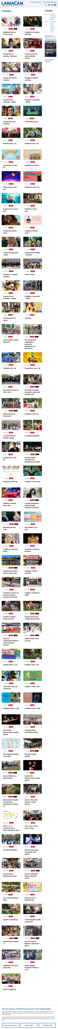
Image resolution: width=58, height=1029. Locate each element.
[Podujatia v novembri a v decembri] (32, 538)
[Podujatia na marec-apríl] (32, 471)
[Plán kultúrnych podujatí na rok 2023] (11, 743)
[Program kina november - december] (32, 242)
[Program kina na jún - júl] (32, 357)
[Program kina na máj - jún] (11, 447)
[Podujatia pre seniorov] (32, 154)
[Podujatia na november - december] (32, 21)
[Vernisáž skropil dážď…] (11, 839)
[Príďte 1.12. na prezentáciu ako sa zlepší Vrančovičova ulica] (11, 815)
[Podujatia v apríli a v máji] (11, 697)
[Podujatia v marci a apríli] (32, 697)
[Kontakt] (49, 5)
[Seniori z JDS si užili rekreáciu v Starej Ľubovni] (32, 789)
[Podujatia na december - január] (11, 538)
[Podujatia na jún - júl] (11, 133)
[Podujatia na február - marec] (32, 220)
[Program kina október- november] (11, 67)
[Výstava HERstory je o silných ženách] (11, 765)
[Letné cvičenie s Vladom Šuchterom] (11, 329)
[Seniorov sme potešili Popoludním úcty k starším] (32, 839)
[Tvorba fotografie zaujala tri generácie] (32, 909)
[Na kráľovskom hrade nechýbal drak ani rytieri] (32, 606)
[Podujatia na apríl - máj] (32, 176)
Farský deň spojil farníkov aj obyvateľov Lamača (50, 16)
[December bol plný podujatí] (32, 743)
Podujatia (10, 28)
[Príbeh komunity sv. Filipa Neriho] (11, 403)
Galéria (15, 28)
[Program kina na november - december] (11, 43)
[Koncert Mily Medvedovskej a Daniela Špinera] (11, 719)
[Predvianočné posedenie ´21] (11, 931)
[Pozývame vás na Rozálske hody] (32, 887)
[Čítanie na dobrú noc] (11, 979)
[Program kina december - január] (11, 242)
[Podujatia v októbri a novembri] (32, 560)
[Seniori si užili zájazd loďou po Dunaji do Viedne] (32, 863)
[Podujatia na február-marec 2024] (11, 492)
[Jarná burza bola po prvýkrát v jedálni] (11, 425)
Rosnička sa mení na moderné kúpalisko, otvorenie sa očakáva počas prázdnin (50, 27)
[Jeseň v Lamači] (32, 264)
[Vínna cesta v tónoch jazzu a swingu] (32, 815)
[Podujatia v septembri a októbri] (32, 582)
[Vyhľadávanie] (46, 5)
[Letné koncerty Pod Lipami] (11, 307)
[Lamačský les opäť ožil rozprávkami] (11, 676)
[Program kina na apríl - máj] (11, 176)
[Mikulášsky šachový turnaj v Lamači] (11, 21)
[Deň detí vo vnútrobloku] (11, 909)
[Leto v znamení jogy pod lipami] (11, 887)
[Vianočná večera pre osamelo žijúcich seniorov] (32, 43)
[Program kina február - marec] (11, 220)
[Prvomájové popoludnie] (32, 425)
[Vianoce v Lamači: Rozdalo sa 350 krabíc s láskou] (32, 931)
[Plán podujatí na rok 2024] (32, 516)
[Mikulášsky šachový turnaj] (11, 516)
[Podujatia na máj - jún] (32, 133)
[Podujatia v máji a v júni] (32, 676)
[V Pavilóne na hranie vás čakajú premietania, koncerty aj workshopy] (11, 582)
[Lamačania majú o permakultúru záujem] (32, 719)
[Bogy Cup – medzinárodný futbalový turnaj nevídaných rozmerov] (11, 628)
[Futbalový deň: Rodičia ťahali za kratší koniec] (11, 560)
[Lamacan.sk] (12, 3)
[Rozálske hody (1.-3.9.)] (11, 654)
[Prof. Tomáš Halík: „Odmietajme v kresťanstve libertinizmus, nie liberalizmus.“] (32, 329)
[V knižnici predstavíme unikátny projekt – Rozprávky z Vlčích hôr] (32, 492)
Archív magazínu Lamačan (49, 61)
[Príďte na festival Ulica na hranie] (32, 628)
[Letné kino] (32, 307)
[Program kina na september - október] (11, 89)
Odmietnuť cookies (47, 1025)
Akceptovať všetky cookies (10, 1025)
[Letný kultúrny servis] (32, 111)
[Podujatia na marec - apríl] (32, 198)
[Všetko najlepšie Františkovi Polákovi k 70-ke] (32, 955)
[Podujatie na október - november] (32, 67)
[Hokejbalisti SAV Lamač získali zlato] (11, 955)
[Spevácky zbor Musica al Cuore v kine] (11, 379)
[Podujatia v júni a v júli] (32, 654)
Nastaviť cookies (29, 1025)
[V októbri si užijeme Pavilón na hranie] (11, 606)
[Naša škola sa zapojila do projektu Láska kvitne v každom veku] (32, 379)
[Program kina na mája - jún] (11, 154)
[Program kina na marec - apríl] (11, 198)
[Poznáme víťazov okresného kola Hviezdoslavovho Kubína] (32, 447)
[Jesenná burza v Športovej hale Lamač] (11, 863)
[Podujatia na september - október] (32, 89)
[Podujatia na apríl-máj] (11, 471)
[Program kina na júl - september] (11, 111)
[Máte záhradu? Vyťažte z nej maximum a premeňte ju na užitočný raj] (11, 789)
